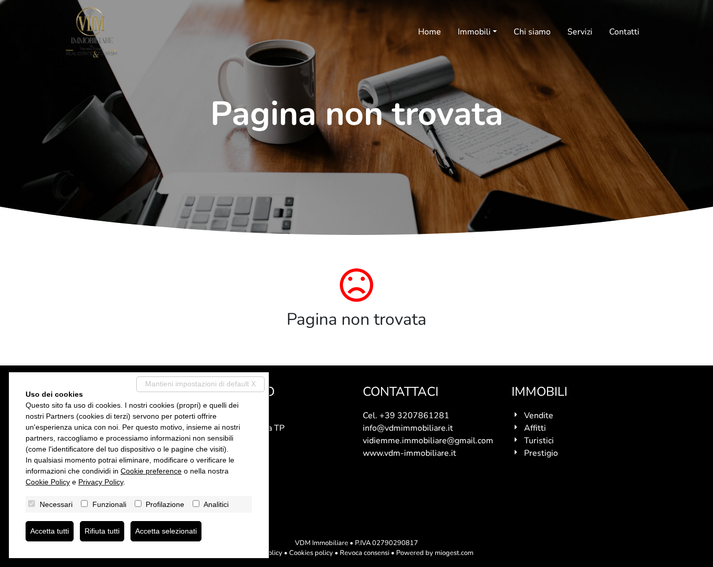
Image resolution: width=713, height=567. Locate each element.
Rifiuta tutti (102, 531)
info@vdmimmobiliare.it (408, 428)
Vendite (538, 415)
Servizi (579, 32)
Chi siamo (532, 32)
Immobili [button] (474, 32)
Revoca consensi (364, 553)
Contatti (624, 32)
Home (429, 32)
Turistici (539, 440)
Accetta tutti (49, 531)
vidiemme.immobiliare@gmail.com (428, 440)
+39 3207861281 (414, 415)
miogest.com (454, 553)
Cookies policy (311, 553)
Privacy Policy (100, 482)
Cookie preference (151, 471)
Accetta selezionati (166, 531)
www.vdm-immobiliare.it (409, 453)
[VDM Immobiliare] (91, 32)
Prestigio (541, 453)
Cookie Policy (48, 482)
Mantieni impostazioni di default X (200, 384)
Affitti (535, 428)
